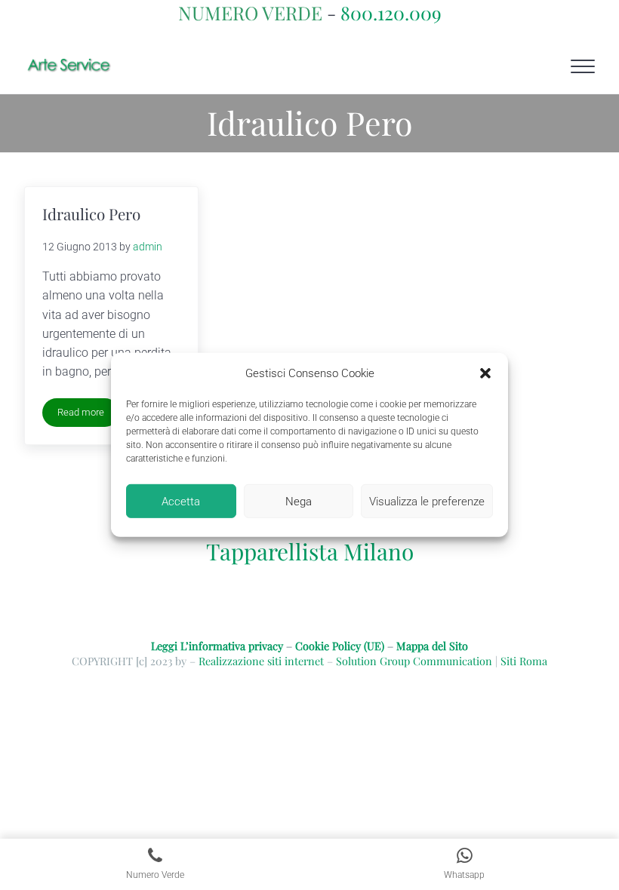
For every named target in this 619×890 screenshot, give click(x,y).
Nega (298, 501)
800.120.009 (391, 12)
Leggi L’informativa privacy (217, 645)
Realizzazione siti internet (261, 660)
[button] (485, 373)
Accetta (181, 501)
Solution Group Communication (414, 660)
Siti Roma (523, 660)
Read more (88, 415)
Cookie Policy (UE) (339, 645)
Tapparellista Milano (310, 551)
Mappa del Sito (432, 645)
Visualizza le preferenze (427, 501)
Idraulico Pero (91, 214)
